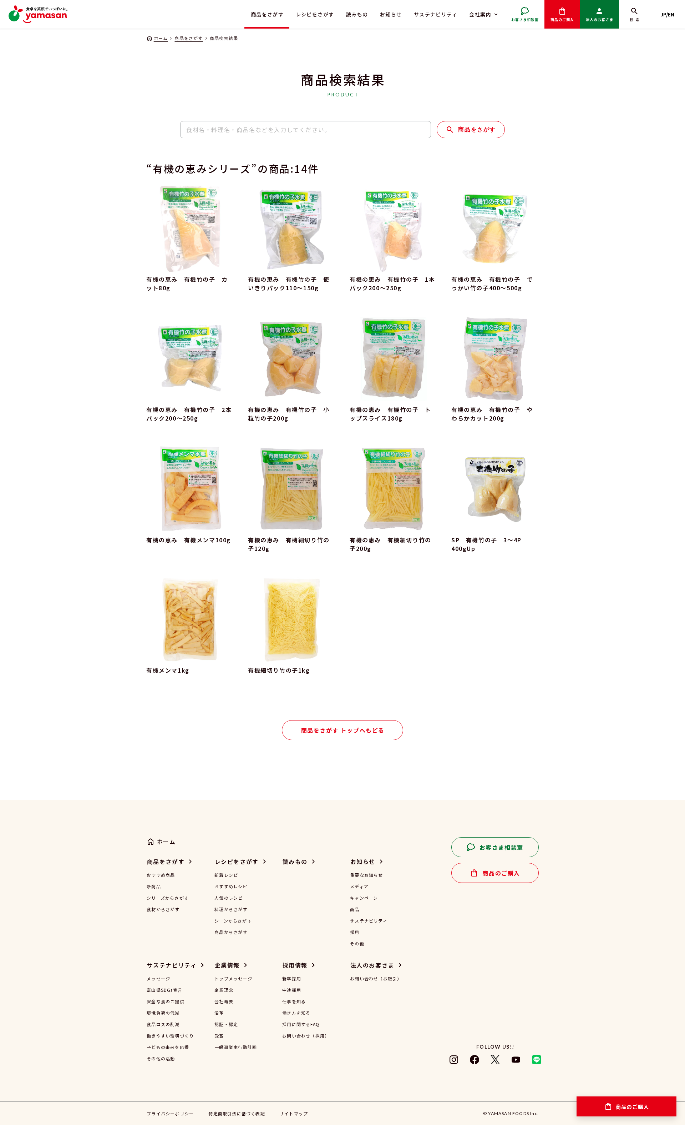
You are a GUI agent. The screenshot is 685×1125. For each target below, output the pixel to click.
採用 (354, 932)
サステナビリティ (435, 14)
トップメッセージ (233, 978)
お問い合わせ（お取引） (376, 978)
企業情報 (227, 965)
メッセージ (158, 978)
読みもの (357, 14)
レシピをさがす (315, 14)
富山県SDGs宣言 (164, 990)
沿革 (219, 1013)
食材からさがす (163, 909)
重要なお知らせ (366, 875)
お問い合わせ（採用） (305, 1036)
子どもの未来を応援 (168, 1047)
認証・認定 (226, 1024)
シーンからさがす (233, 921)
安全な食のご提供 (165, 1001)
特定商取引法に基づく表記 (236, 1113)
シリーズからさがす (168, 898)
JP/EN (667, 14)
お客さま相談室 (525, 19)
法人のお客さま (599, 19)
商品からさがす (230, 932)
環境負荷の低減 (163, 1013)
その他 (357, 943)
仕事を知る (294, 1001)
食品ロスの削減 (163, 1024)
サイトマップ (294, 1113)
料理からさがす (230, 909)
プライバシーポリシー (170, 1113)
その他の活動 (161, 1058)
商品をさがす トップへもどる (343, 730)
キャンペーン (364, 898)
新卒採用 (291, 978)
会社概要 (223, 1001)
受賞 (219, 1036)
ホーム (161, 38)
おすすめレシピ (230, 886)
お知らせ (391, 14)
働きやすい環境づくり (170, 1036)
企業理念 (223, 990)
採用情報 (295, 965)
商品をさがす (267, 14)
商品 (354, 909)
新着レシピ (226, 875)
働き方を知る (296, 1013)
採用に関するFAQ (300, 1024)
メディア (359, 886)
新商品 (154, 886)
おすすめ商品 (161, 875)
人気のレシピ (228, 898)
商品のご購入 (562, 19)
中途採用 (291, 990)
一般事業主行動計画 (235, 1047)
